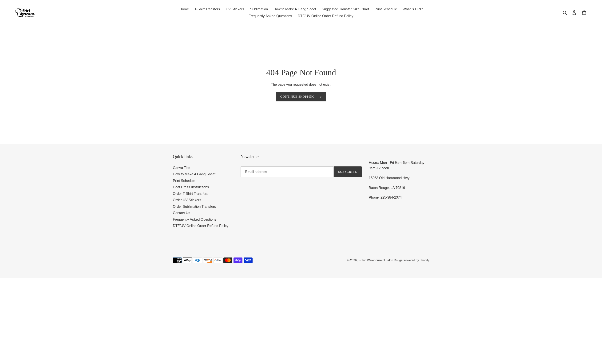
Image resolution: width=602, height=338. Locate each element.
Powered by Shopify (416, 260)
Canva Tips (181, 168)
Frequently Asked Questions (194, 219)
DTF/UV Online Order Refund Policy (201, 226)
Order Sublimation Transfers (194, 206)
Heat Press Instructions (191, 187)
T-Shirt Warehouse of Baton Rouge (380, 260)
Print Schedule (184, 181)
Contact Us (181, 213)
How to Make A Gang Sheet (194, 174)
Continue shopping (297, 96)
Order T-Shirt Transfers (190, 194)
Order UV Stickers (187, 200)
